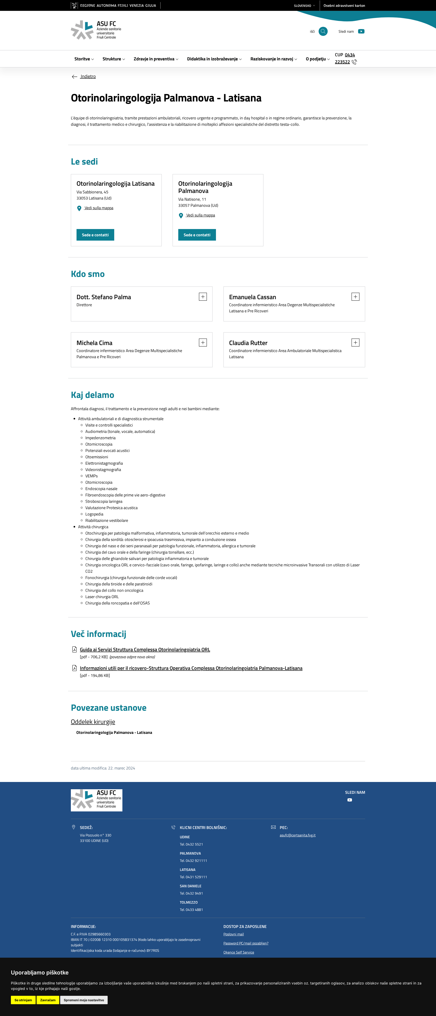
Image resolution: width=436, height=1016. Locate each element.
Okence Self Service (238, 952)
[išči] (323, 31)
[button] (305, 5)
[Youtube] (359, 31)
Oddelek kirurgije (93, 721)
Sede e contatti (95, 235)
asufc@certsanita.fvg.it (298, 835)
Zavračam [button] (48, 1000)
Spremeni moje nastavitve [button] (84, 1000)
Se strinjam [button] (23, 1000)
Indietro (88, 76)
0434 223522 (345, 58)
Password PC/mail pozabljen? (245, 943)
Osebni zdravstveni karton (344, 5)
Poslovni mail (233, 934)
